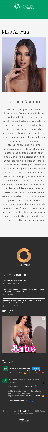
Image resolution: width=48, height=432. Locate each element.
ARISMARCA (22, 411)
